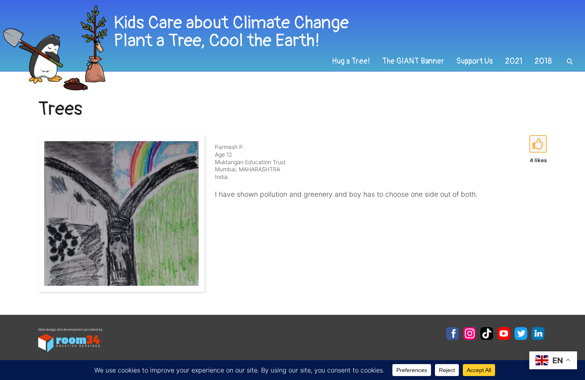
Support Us (474, 61)
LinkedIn (538, 333)
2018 (543, 61)
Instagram (469, 333)
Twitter (521, 333)
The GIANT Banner (413, 61)
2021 (514, 61)
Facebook (452, 333)
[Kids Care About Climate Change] (237, 48)
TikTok (486, 333)
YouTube (503, 333)
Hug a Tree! (351, 61)
